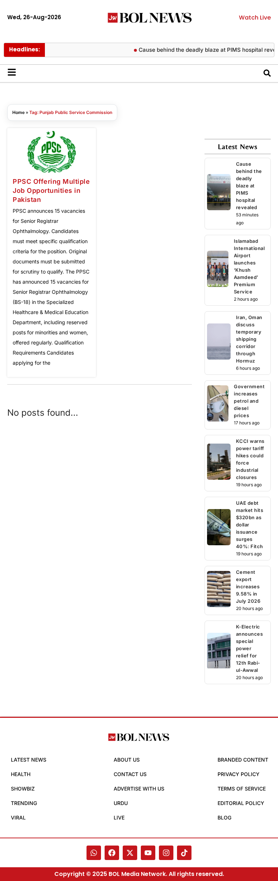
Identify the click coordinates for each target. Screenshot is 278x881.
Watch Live (255, 17)
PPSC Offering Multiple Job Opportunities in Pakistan (51, 190)
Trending (24, 803)
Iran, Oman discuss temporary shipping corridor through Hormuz (249, 339)
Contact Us (130, 774)
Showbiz (23, 788)
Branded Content (243, 760)
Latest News (28, 760)
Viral (18, 817)
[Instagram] (166, 853)
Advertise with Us (139, 788)
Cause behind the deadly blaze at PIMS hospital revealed (249, 185)
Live (119, 817)
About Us (127, 760)
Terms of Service (242, 788)
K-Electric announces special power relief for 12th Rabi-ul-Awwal (249, 648)
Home (18, 112)
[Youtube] (148, 853)
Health (20, 774)
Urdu (121, 803)
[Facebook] (112, 853)
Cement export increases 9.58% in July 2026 (248, 586)
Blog (224, 817)
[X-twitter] (130, 853)
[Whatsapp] (94, 853)
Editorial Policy (241, 803)
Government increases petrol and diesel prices (249, 401)
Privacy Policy (239, 774)
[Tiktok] (184, 853)
